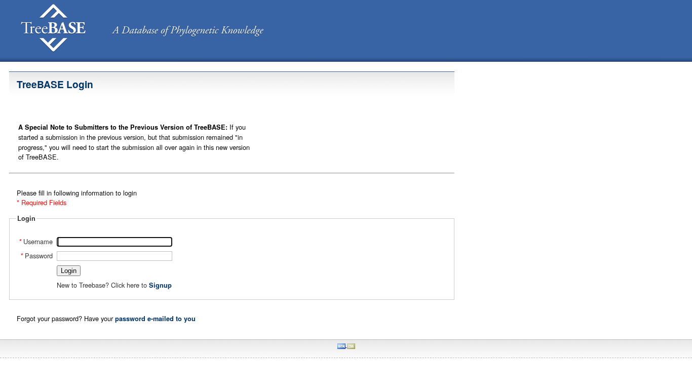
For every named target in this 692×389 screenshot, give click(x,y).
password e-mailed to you (155, 318)
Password (36, 255)
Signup (160, 285)
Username (36, 241)
